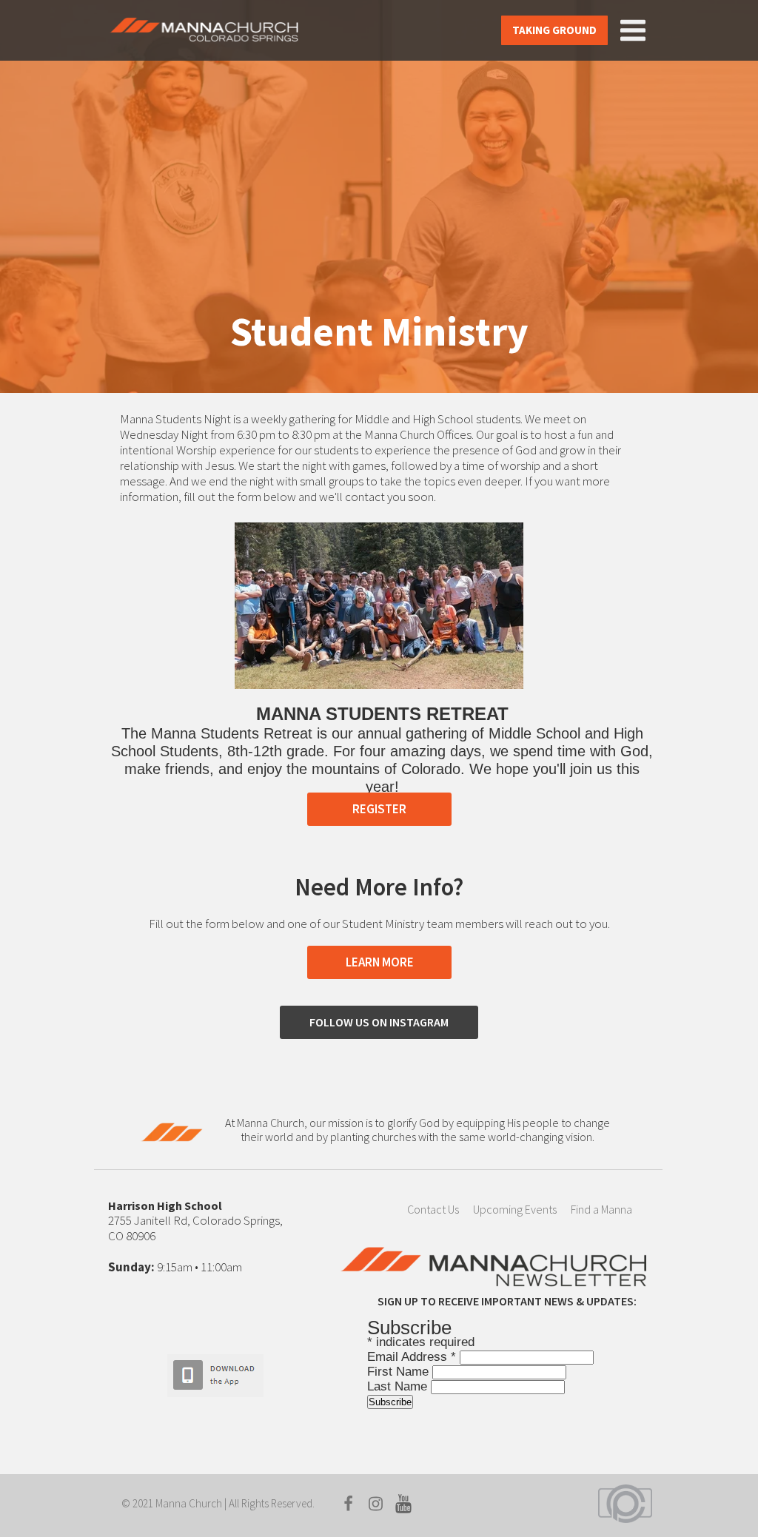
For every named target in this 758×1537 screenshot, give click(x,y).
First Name (399, 1372)
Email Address (411, 1357)
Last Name (399, 1386)
